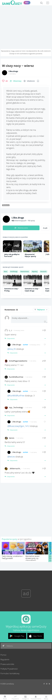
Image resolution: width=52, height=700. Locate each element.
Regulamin (5, 659)
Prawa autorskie (7, 664)
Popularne (15, 698)
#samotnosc (24, 271)
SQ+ (27, 3)
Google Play (19, 636)
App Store (37, 636)
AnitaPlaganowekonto (18, 361)
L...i (10, 330)
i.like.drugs (13, 71)
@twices (11, 456)
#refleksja (13, 271)
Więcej (46, 698)
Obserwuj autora (23, 228)
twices (11, 438)
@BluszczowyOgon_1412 (18, 426)
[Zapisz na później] (38, 81)
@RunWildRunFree (15, 395)
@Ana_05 (11, 349)
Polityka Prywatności (9, 668)
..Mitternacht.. (15, 468)
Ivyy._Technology (16, 407)
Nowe (5, 698)
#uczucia (43, 271)
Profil (45, 228)
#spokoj (34, 271)
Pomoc (3, 655)
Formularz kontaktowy (10, 673)
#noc (5, 271)
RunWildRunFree (16, 377)
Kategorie (25, 698)
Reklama (9, 646)
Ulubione (31, 81)
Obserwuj (17, 81)
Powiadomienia (36, 698)
